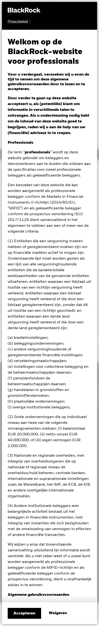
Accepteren (24, 613)
